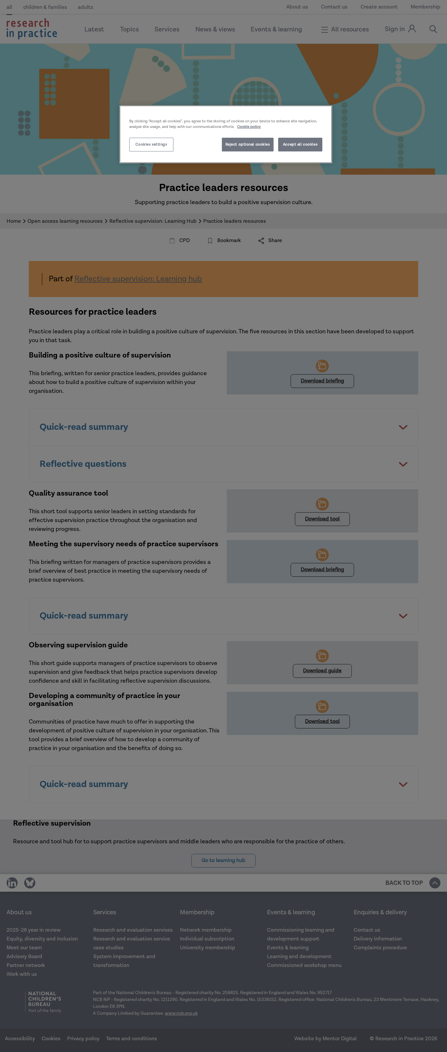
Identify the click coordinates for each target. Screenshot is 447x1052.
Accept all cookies (300, 144)
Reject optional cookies (247, 144)
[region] (225, 134)
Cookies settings (151, 144)
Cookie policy (249, 126)
